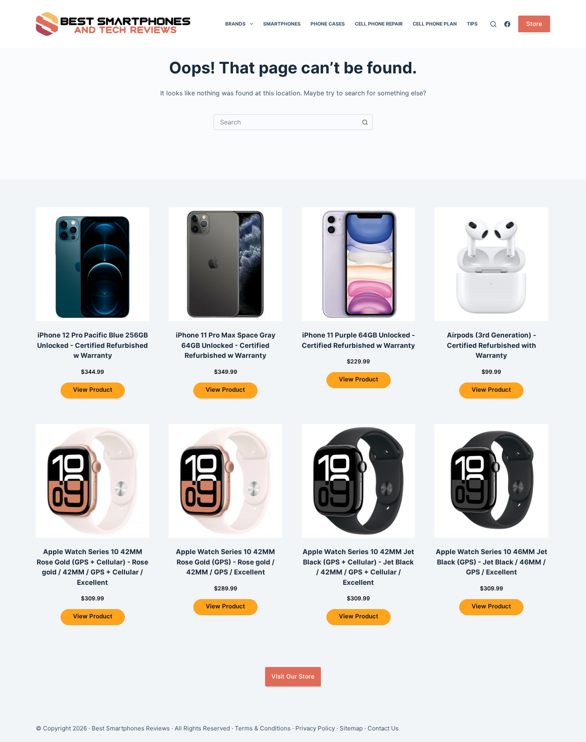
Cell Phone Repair (379, 24)
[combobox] (286, 122)
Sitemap (351, 728)
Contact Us (383, 728)
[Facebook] (507, 24)
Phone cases (328, 24)
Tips (472, 24)
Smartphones (282, 24)
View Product (92, 389)
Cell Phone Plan (435, 24)
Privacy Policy (315, 728)
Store (534, 24)
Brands (235, 24)
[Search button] (365, 122)
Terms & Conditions (263, 728)
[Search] (493, 24)
